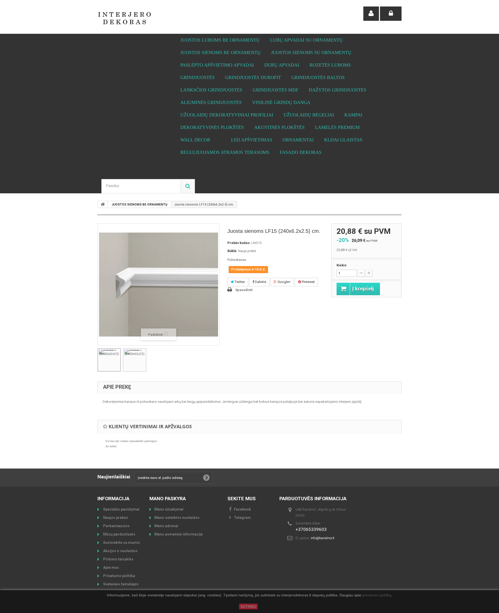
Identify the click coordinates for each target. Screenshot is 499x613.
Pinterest (308, 282)
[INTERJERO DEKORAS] (145, 18)
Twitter (239, 282)
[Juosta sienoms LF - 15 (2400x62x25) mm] (109, 359)
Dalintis (260, 282)
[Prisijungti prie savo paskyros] (391, 13)
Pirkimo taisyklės (118, 559)
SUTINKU (248, 606)
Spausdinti (244, 290)
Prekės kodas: (239, 243)
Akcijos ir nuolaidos (120, 551)
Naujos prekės (115, 518)
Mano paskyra (167, 499)
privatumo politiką (376, 595)
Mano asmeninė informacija (178, 534)
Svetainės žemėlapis (120, 584)
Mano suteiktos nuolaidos (177, 518)
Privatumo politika (118, 576)
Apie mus (110, 567)
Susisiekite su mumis (121, 543)
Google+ (284, 282)
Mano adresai (166, 526)
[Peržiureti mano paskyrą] (371, 13)
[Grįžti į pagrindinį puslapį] (103, 204)
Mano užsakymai (168, 509)
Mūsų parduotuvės (118, 534)
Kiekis (341, 265)
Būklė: (232, 251)
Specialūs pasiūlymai (121, 509)
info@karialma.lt (322, 538)
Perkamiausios (116, 526)
